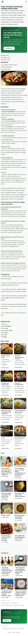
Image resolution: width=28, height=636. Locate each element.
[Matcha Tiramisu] (7, 508)
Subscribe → (7, 620)
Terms (13, 632)
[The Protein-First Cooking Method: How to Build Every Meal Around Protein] (21, 560)
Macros (22, 628)
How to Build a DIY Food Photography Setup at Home (20, 537)
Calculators (13, 628)
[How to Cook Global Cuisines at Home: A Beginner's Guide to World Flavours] (21, 584)
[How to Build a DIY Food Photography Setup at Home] (20, 528)
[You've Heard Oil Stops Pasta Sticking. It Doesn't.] (20, 486)
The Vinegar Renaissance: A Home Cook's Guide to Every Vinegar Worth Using (7, 570)
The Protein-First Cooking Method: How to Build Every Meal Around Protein (20, 570)
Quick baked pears (20, 438)
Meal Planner (6, 628)
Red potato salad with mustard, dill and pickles (6, 412)
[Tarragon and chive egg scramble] (20, 403)
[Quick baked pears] (20, 430)
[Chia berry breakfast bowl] (20, 376)
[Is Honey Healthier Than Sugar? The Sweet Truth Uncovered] (7, 486)
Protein (9, 632)
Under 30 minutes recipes (7, 605)
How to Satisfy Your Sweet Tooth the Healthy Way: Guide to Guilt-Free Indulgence (6, 471)
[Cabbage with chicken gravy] (7, 376)
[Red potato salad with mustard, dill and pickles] (7, 403)
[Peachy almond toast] (7, 348)
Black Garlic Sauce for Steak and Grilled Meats (20, 517)
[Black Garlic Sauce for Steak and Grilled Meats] (20, 508)
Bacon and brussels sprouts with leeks (19, 357)
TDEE (18, 628)
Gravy (3, 438)
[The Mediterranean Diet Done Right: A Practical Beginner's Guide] (7, 584)
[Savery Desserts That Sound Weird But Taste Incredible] (7, 528)
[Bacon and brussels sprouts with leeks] (20, 348)
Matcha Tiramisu (5, 515)
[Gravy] (7, 430)
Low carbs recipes (5, 603)
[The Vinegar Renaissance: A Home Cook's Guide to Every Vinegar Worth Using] (7, 560)
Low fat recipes (14, 603)
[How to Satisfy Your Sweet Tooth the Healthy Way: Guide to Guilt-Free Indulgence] (7, 461)
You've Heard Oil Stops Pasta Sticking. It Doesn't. (20, 495)
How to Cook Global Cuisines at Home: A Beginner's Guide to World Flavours (20, 593)
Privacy (18, 632)
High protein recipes (19, 605)
